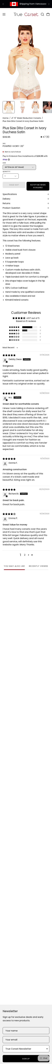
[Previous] (3, 4)
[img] (45, 137)
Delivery (6, 198)
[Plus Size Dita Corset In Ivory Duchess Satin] (9, 107)
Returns (6, 203)
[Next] (49, 4)
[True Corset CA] (26, 14)
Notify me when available (38, 186)
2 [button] (24, 554)
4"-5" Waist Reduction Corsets (26, 118)
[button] (42, 14)
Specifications (10, 194)
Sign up (26, 1059)
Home (6, 118)
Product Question (11, 207)
